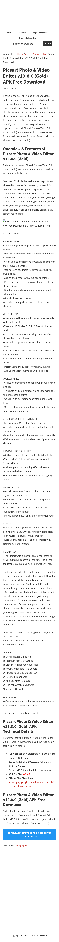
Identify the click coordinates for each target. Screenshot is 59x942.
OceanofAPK (29, 15)
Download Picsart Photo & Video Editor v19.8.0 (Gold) (29, 834)
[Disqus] (29, 888)
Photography (21, 845)
